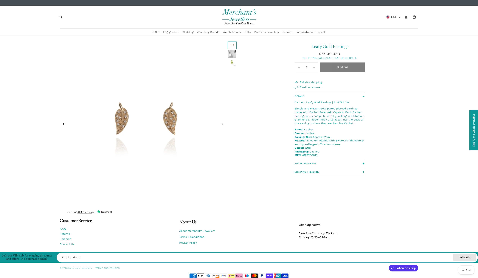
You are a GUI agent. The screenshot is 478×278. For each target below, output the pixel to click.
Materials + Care (305, 163)
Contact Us (67, 244)
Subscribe (465, 257)
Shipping (65, 238)
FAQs (63, 228)
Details (299, 96)
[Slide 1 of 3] (232, 45)
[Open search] (61, 17)
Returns (65, 233)
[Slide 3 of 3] (232, 63)
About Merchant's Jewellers (197, 230)
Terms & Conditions (191, 236)
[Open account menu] (406, 17)
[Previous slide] (63, 124)
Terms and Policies (107, 268)
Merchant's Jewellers (80, 268)
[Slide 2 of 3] (232, 54)
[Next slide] (223, 124)
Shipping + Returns (307, 172)
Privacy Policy (188, 242)
